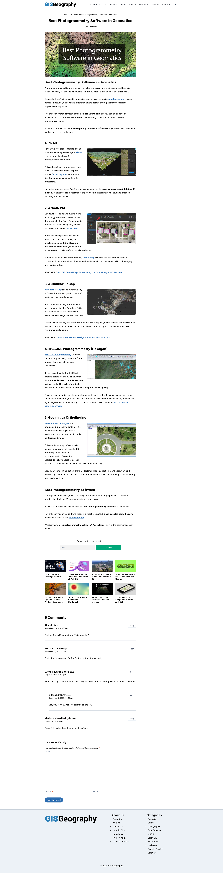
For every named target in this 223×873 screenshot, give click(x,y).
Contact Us (118, 826)
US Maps (154, 4)
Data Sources (154, 830)
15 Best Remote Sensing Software (53, 575)
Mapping (123, 4)
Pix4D (79, 152)
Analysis (93, 4)
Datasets (112, 4)
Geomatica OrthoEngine (57, 423)
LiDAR (151, 834)
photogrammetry (118, 99)
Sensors (133, 4)
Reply (132, 626)
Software (143, 4)
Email (96, 791)
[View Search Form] (176, 5)
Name (49, 791)
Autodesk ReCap (53, 289)
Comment (49, 751)
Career (102, 4)
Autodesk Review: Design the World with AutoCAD (84, 337)
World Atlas (166, 4)
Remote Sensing (155, 849)
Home (66, 14)
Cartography (154, 826)
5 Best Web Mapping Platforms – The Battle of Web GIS (78, 576)
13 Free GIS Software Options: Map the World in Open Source (55, 599)
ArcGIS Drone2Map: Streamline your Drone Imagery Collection (90, 272)
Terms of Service (121, 841)
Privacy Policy (119, 838)
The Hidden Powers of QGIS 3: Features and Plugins (125, 576)
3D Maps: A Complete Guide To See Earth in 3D (101, 576)
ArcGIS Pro (72, 228)
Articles (116, 822)
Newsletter (118, 834)
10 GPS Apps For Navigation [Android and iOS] (124, 599)
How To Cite (119, 830)
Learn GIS (152, 838)
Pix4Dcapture (60, 174)
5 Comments (92, 27)
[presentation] (55, 566)
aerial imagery (76, 517)
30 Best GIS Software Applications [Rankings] (77, 599)
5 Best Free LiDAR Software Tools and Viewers (100, 599)
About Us (117, 819)
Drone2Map (88, 257)
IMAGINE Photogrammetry (58, 354)
